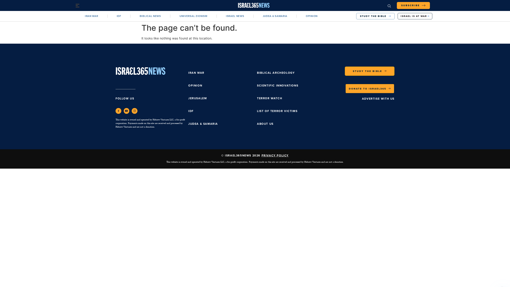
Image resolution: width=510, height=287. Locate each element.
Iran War (91, 16)
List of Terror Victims (277, 111)
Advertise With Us (378, 99)
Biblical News (150, 16)
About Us (265, 124)
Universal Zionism (193, 16)
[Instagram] (134, 111)
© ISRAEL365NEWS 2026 (255, 155)
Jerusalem (197, 98)
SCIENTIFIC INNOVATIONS (277, 86)
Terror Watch (269, 98)
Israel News (235, 16)
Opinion (312, 16)
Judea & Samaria (275, 16)
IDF (119, 16)
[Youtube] (126, 111)
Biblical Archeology (276, 73)
